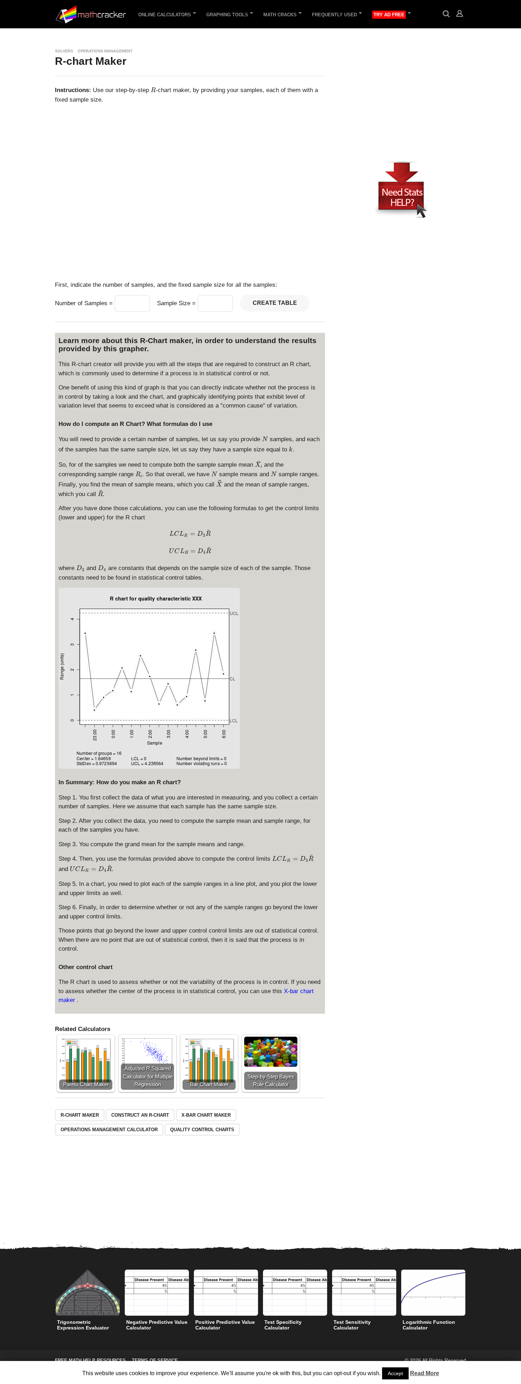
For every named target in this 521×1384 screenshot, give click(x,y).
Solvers (64, 51)
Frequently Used (334, 14)
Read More (424, 1373)
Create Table (275, 303)
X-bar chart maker (206, 1115)
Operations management (105, 51)
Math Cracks (280, 14)
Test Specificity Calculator (283, 1325)
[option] (87, 1302)
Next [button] (470, 1293)
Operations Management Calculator (109, 1129)
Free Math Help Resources (90, 1360)
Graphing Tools (227, 14)
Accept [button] (395, 1373)
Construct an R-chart (140, 1115)
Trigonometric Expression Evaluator (83, 1325)
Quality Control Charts (202, 1129)
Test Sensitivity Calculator (352, 1325)
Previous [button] (50, 1293)
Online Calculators (164, 14)
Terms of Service (155, 1360)
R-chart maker (80, 1115)
